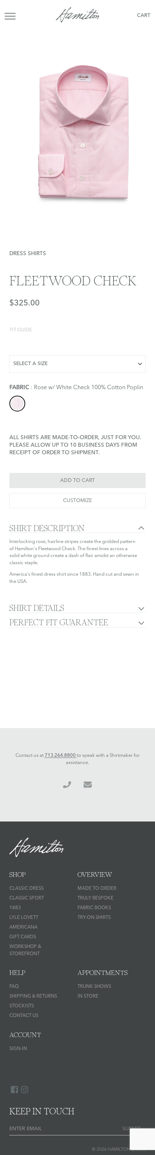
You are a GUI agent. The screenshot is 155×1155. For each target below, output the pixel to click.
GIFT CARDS (22, 937)
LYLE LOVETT (23, 917)
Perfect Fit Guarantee (58, 622)
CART (143, 15)
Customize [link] (77, 500)
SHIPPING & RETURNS (33, 996)
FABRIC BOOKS (94, 908)
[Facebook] (14, 1089)
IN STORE (88, 996)
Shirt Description (47, 528)
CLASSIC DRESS (26, 888)
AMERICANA (23, 927)
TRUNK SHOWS (94, 986)
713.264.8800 (61, 755)
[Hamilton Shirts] (77, 16)
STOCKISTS (21, 1006)
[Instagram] (24, 1089)
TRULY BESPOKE (96, 898)
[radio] (17, 403)
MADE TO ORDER (97, 888)
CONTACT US (23, 1015)
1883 (15, 908)
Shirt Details (36, 608)
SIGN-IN (18, 1048)
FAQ (14, 986)
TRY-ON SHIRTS (94, 917)
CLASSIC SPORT (26, 898)
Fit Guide (21, 330)
